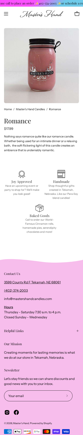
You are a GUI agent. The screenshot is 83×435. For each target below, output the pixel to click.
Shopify (48, 423)
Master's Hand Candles (30, 109)
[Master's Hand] (41, 14)
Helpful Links (14, 331)
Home (8, 109)
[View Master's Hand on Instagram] (7, 412)
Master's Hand (21, 423)
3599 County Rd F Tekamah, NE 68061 (32, 282)
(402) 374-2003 (16, 290)
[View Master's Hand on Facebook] (16, 412)
